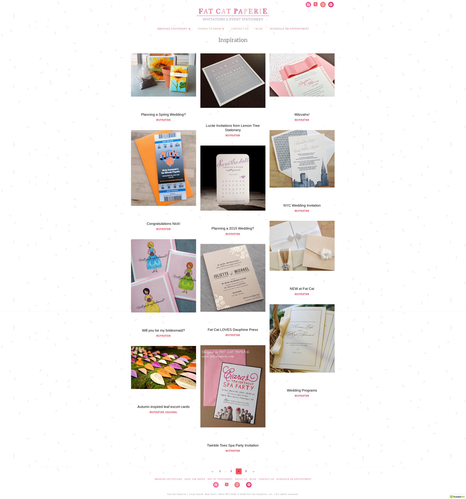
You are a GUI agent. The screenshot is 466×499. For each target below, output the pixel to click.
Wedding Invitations (168, 479)
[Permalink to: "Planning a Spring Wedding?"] (163, 75)
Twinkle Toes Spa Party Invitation (233, 445)
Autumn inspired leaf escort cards (163, 407)
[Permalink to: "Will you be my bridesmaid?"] (163, 275)
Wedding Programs (302, 390)
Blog (253, 479)
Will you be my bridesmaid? (163, 330)
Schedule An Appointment (294, 479)
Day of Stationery (220, 479)
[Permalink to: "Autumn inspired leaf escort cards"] (163, 367)
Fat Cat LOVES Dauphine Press (233, 330)
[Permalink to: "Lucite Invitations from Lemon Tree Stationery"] (232, 80)
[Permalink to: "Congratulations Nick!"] (163, 168)
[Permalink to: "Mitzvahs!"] (302, 75)
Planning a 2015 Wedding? (233, 228)
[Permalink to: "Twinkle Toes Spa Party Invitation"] (232, 386)
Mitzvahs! (302, 114)
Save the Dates (195, 479)
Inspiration (163, 120)
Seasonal (171, 412)
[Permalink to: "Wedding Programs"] (302, 338)
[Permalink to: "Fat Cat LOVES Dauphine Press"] (232, 278)
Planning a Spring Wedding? (163, 114)
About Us (241, 479)
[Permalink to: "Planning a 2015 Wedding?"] (232, 178)
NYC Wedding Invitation (302, 205)
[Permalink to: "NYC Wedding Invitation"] (302, 158)
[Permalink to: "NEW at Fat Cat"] (302, 246)
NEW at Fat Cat (302, 289)
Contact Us (266, 479)
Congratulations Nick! (163, 224)
